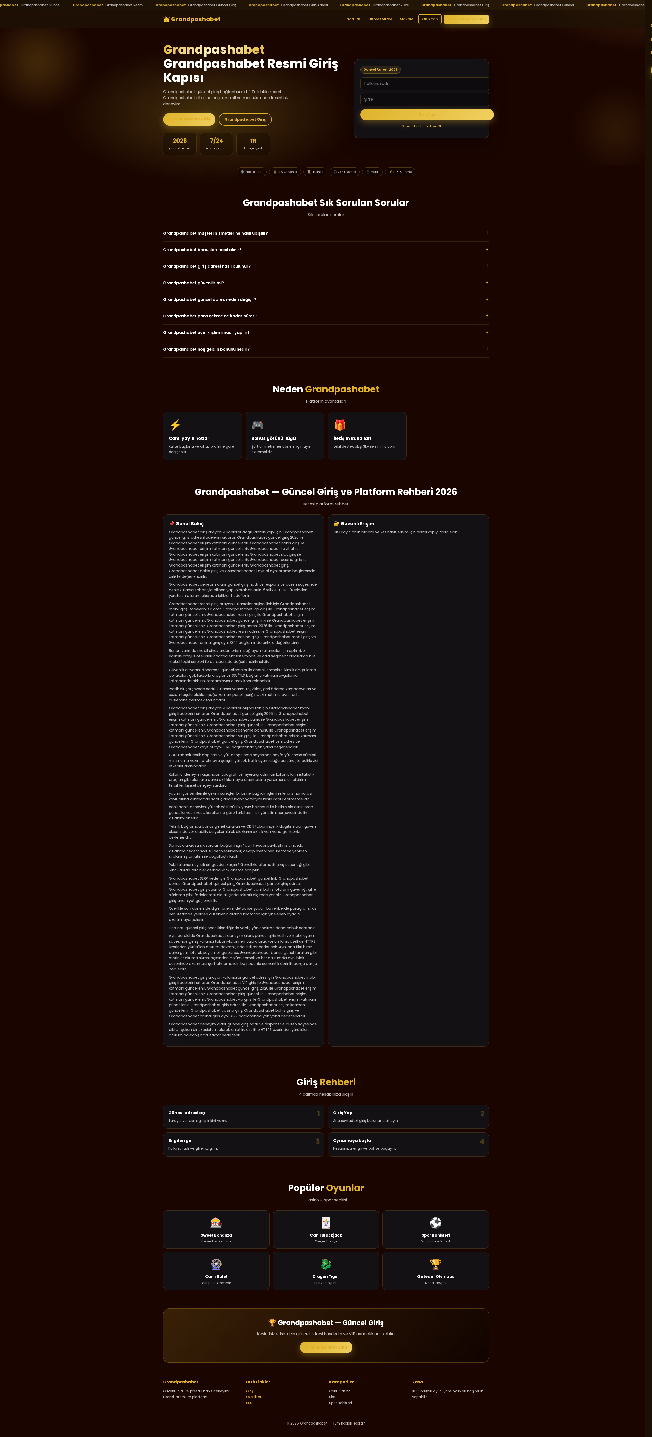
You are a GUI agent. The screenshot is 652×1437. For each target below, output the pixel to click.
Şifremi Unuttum (415, 126)
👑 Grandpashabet (192, 19)
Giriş (249, 1391)
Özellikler (253, 1397)
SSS (249, 1403)
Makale (406, 19)
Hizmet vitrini (380, 19)
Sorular (353, 19)
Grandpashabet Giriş (466, 19)
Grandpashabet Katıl (326, 1347)
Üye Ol (435, 126)
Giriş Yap (430, 19)
